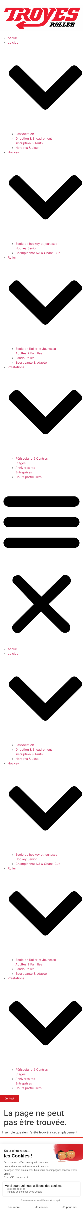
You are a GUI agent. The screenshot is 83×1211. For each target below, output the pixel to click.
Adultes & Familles (28, 353)
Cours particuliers (28, 477)
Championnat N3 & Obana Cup (37, 253)
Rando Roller (24, 358)
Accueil (13, 38)
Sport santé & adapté (31, 362)
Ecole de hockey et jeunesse (36, 244)
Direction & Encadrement (33, 138)
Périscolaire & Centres (31, 458)
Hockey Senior (26, 248)
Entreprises (23, 472)
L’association (24, 134)
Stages (20, 463)
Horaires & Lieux (27, 148)
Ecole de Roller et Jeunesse (35, 349)
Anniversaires (25, 468)
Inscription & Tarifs (29, 143)
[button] (41, 563)
